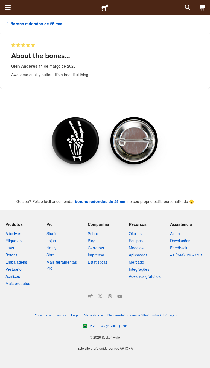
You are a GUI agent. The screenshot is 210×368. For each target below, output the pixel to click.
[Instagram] (110, 296)
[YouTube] (120, 296)
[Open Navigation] (7, 7)
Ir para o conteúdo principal (4, 4)
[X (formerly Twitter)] (100, 296)
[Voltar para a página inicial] (105, 7)
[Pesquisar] (187, 7)
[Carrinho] (202, 7)
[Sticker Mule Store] (90, 296)
